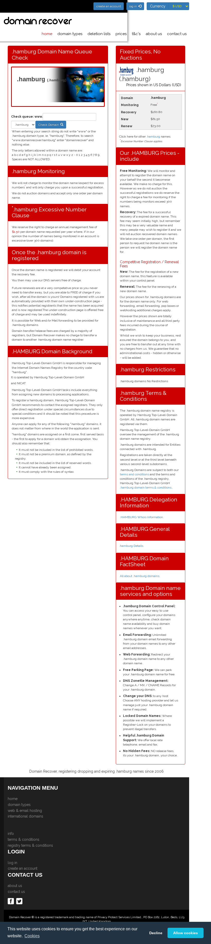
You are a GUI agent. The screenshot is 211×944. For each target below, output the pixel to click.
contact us (177, 33)
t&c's (136, 33)
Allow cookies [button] (185, 933)
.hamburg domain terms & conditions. (146, 487)
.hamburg (153, 136)
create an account (22, 868)
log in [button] (133, 6)
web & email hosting (25, 811)
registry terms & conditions (30, 845)
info (11, 833)
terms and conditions (134, 474)
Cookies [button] (32, 936)
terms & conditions (23, 839)
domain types (69, 33)
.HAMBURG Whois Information (141, 517)
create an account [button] (108, 6)
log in (12, 863)
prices (121, 33)
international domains (25, 816)
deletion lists (98, 33)
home (47, 33)
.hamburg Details (131, 546)
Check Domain (49, 124)
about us (154, 33)
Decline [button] (155, 933)
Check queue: (22, 116)
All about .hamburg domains (139, 576)
